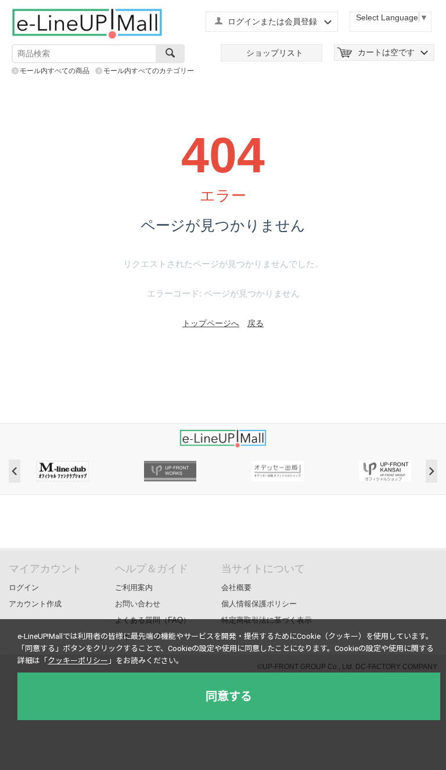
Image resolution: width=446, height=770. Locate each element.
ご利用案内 (134, 587)
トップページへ (210, 323)
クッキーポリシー (78, 660)
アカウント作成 (35, 603)
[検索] (170, 53)
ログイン (24, 587)
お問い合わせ (137, 603)
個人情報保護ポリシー (259, 603)
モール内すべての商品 (54, 71)
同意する (229, 696)
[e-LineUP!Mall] (87, 23)
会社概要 (236, 587)
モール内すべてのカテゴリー (148, 71)
